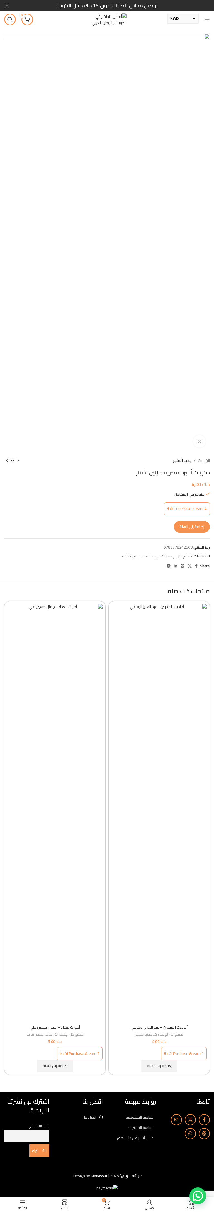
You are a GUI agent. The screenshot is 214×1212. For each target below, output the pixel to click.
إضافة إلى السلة (191, 526)
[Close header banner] (7, 5)
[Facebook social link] (196, 566)
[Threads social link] (204, 1133)
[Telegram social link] (168, 566)
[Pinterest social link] (182, 566)
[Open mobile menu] (207, 19)
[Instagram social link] (176, 1119)
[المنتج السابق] (18, 460)
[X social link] (189, 566)
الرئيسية (204, 460)
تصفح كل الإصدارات (176, 556)
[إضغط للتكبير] (199, 441)
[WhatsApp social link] (190, 1133)
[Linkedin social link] (175, 566)
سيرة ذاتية (130, 556)
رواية (30, 1034)
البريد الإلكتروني (38, 1126)
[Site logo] (107, 19)
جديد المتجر (182, 460)
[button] (159, 1066)
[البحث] (10, 19)
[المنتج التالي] (7, 460)
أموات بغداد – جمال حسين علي (55, 1027)
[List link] (133, 1117)
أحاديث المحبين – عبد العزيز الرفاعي (159, 1027)
